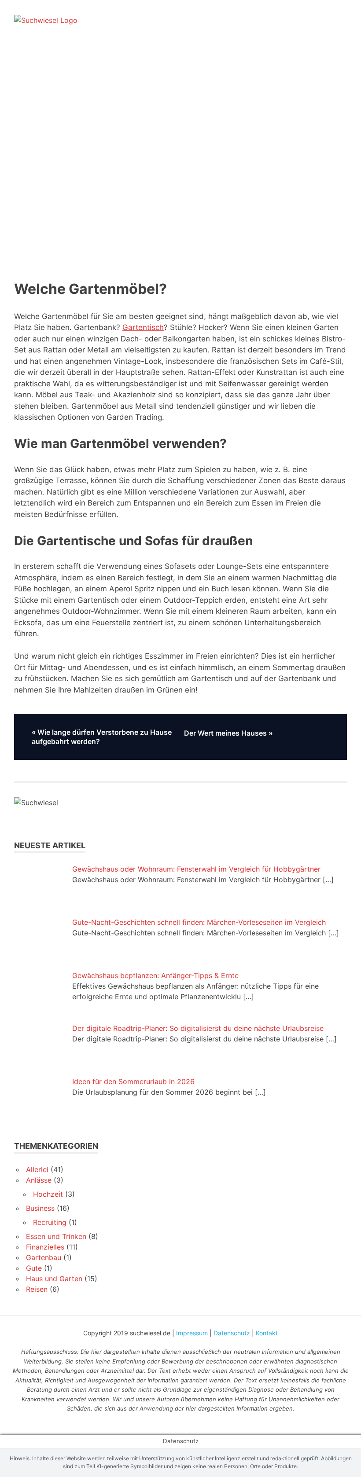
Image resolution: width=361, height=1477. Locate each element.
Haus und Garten (54, 1278)
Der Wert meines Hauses (225, 733)
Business (40, 1208)
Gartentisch (143, 327)
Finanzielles (45, 1246)
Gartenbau (43, 1257)
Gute (34, 1268)
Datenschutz (232, 1333)
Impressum (192, 1333)
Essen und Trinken (56, 1236)
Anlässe (39, 1180)
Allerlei (37, 1169)
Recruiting (49, 1222)
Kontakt (267, 1333)
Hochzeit (48, 1194)
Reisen (37, 1289)
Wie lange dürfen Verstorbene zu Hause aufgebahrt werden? (102, 737)
